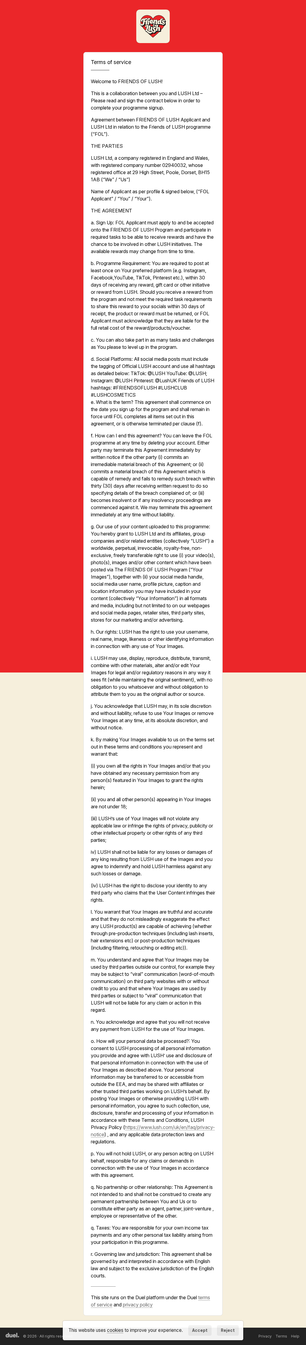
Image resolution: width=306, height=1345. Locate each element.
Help (295, 1336)
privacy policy (138, 1305)
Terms (281, 1336)
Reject (228, 1330)
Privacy (265, 1336)
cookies (115, 1330)
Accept (199, 1330)
